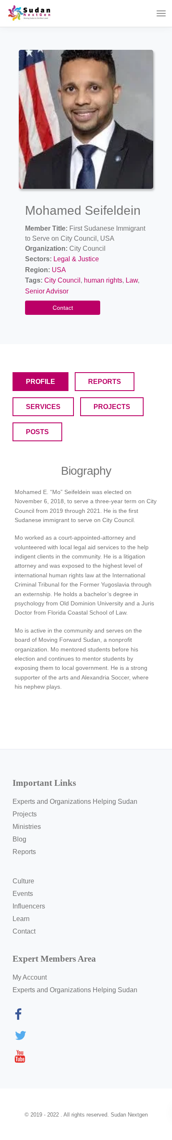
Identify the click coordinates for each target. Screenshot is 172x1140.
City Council (62, 280)
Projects (25, 814)
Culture (23, 881)
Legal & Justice (76, 258)
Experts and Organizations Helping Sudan (75, 801)
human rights (103, 280)
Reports (24, 851)
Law (132, 280)
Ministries (27, 826)
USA (59, 269)
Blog (19, 839)
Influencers (29, 906)
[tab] (40, 381)
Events (23, 893)
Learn (21, 918)
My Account (30, 977)
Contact (63, 307)
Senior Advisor (46, 291)
